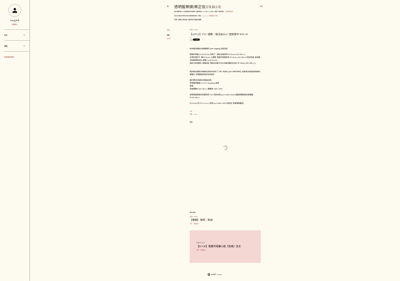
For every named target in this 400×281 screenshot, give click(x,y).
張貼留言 (196, 224)
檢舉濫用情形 (9, 57)
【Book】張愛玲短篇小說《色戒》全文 (218, 246)
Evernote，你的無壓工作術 (210, 16)
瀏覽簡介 (15, 24)
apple (169, 38)
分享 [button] (168, 30)
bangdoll (14, 20)
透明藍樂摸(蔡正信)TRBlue (197, 6)
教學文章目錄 (182, 20)
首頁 (175, 20)
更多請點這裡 (229, 11)
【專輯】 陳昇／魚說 (201, 219)
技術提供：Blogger (216, 274)
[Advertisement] (225, 191)
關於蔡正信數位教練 (194, 20)
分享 (191, 40)
